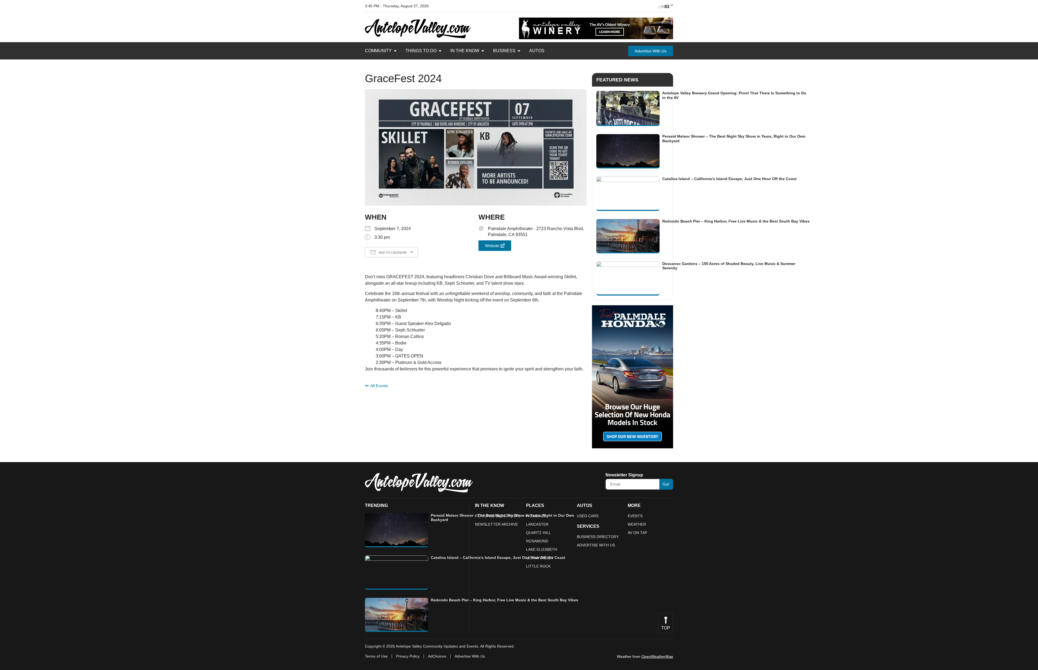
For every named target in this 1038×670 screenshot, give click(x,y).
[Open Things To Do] (440, 51)
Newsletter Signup (624, 475)
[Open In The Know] (483, 51)
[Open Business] (519, 51)
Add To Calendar (392, 252)
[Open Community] (395, 51)
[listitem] (703, 108)
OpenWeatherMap (657, 656)
